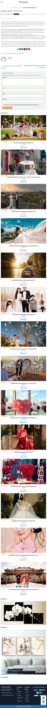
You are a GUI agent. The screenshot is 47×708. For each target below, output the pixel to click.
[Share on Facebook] (20, 49)
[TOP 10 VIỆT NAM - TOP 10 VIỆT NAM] (23, 2)
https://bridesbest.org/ (20, 37)
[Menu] (1, 2)
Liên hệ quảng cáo (43, 699)
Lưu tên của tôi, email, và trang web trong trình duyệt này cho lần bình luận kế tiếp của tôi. (21, 104)
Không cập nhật (18, 7)
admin (10, 14)
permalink (22, 53)
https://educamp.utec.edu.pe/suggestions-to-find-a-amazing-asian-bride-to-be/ (18, 35)
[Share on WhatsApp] (18, 49)
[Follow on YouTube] (44, 690)
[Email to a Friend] (25, 49)
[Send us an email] (38, 690)
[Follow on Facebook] (34, 690)
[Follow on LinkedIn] (42, 690)
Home (12, 7)
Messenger (43, 703)
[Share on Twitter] (22, 49)
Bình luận (4, 77)
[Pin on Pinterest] (27, 49)
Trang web (4, 99)
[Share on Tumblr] (29, 49)
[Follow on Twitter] (36, 690)
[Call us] (40, 690)
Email (3, 93)
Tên (3, 88)
